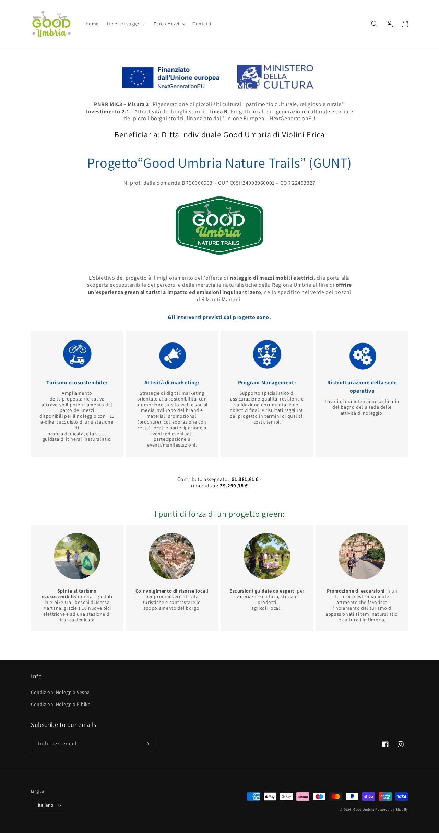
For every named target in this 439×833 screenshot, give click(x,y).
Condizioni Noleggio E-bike (61, 704)
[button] (169, 23)
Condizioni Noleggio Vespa (60, 692)
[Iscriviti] (146, 744)
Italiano (45, 805)
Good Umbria (364, 809)
